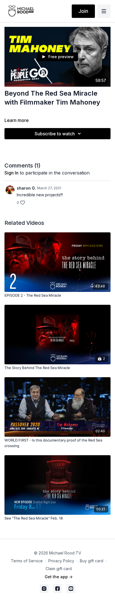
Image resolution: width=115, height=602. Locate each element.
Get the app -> (59, 576)
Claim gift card (58, 568)
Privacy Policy (61, 560)
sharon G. (26, 188)
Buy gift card (91, 560)
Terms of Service (27, 560)
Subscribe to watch (55, 133)
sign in (11, 173)
